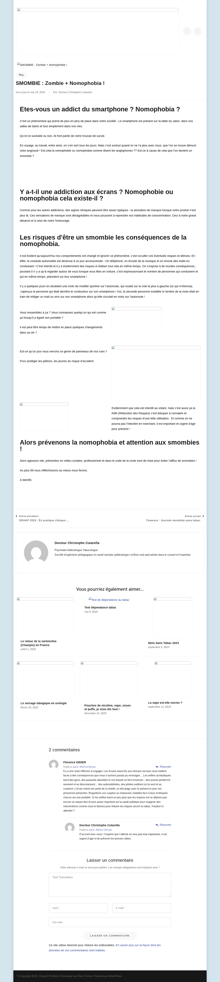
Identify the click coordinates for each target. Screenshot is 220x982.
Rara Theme (85, 976)
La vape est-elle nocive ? (165, 702)
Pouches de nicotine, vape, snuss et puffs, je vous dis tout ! (107, 707)
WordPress (115, 976)
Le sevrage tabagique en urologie (44, 703)
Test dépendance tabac (100, 607)
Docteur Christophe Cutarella (75, 92)
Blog (21, 74)
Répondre (165, 766)
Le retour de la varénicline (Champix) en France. (39, 643)
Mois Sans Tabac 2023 (163, 643)
